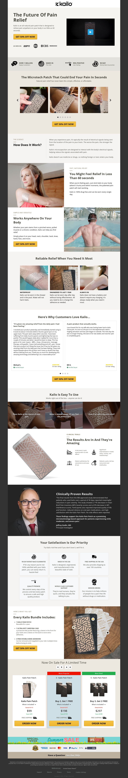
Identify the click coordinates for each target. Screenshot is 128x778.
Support (39, 772)
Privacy (59, 772)
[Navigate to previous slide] (17, 100)
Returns (49, 772)
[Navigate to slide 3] (63, 117)
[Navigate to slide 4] (65, 117)
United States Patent (69, 768)
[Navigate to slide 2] (60, 117)
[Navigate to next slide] (110, 100)
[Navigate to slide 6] (70, 117)
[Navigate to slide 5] (67, 117)
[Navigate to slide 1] (58, 117)
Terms (69, 772)
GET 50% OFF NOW (25, 36)
